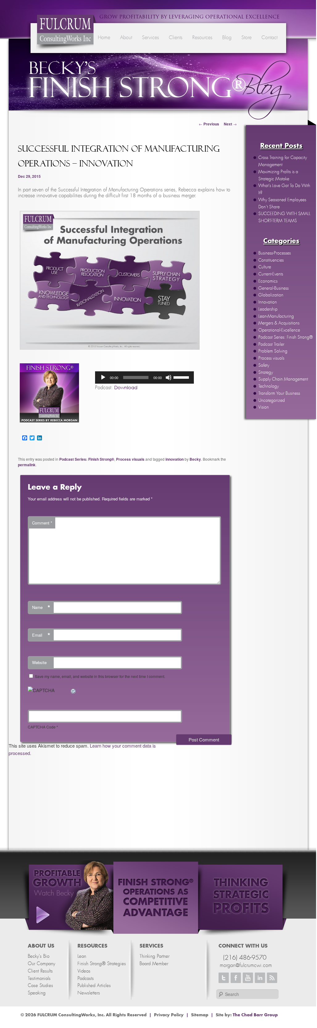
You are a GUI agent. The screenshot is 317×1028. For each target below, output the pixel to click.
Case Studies (40, 985)
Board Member (154, 963)
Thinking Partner (154, 956)
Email (41, 635)
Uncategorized (271, 400)
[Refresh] (73, 690)
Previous (209, 124)
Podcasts (85, 978)
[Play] (103, 377)
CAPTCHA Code (42, 726)
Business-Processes (274, 253)
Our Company (41, 963)
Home (104, 37)
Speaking (37, 993)
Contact (269, 37)
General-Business (273, 288)
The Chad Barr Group (255, 1015)
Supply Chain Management (283, 379)
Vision (263, 407)
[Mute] (168, 377)
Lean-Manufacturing (276, 316)
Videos (83, 971)
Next (230, 124)
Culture (264, 267)
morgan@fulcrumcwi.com (246, 965)
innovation (174, 459)
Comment (42, 523)
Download (125, 387)
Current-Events (270, 274)
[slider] (182, 376)
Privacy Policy (169, 1015)
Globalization (270, 295)
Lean (81, 956)
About (126, 37)
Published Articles (94, 985)
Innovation (267, 302)
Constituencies (271, 260)
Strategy (265, 372)
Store (246, 37)
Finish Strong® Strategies (101, 963)
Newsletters (88, 993)
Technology (268, 386)
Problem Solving (272, 351)
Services (150, 37)
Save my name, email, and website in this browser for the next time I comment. (100, 676)
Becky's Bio (38, 956)
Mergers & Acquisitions (278, 323)
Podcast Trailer (271, 344)
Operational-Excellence (279, 330)
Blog (226, 37)
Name (41, 607)
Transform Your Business (279, 393)
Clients (175, 37)
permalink (26, 464)
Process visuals (271, 358)
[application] (144, 377)
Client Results (40, 971)
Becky (195, 459)
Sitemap (199, 1015)
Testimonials (39, 978)
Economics (267, 281)
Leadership (267, 309)
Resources (202, 37)
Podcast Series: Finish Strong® (285, 337)
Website (39, 662)
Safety (263, 365)
